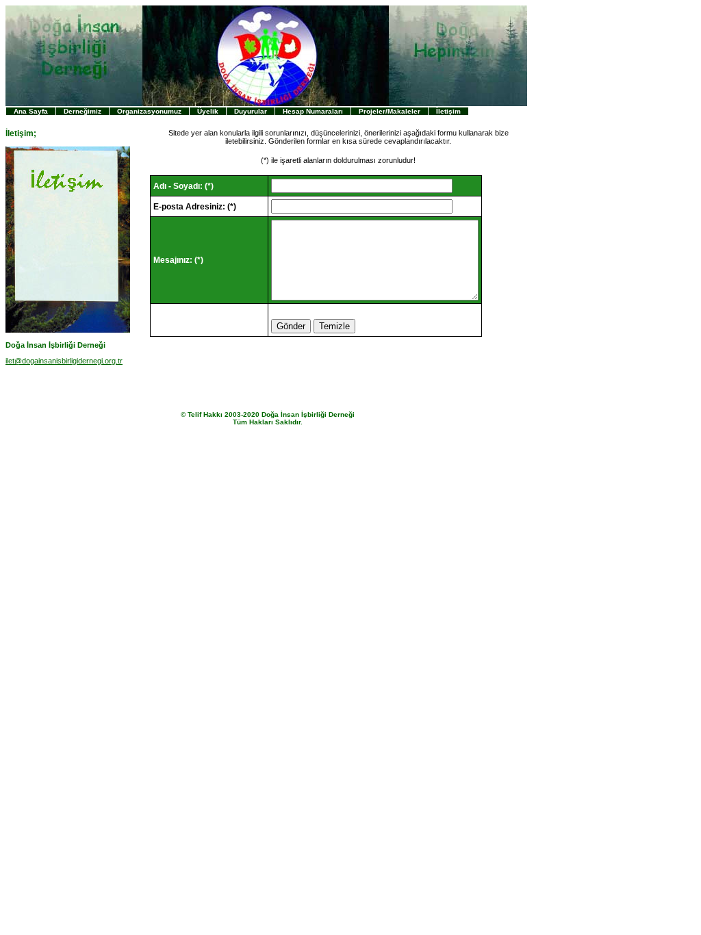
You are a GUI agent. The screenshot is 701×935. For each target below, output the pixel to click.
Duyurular (250, 111)
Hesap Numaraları (313, 111)
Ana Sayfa (31, 111)
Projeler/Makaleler (389, 111)
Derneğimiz (82, 111)
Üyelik (207, 111)
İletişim (448, 111)
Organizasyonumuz (149, 111)
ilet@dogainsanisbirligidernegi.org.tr (64, 361)
